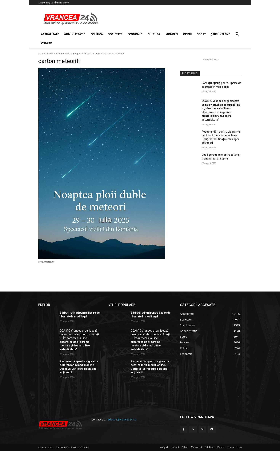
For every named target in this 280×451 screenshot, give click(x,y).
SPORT (201, 34)
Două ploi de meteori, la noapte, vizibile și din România (76, 53)
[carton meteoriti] (104, 163)
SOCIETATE (115, 34)
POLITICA (96, 34)
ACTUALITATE (50, 34)
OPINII (187, 34)
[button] (237, 34)
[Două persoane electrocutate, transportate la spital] (189, 159)
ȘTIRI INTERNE (220, 34)
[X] (202, 429)
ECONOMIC (135, 34)
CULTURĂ (154, 34)
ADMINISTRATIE (74, 34)
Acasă (41, 53)
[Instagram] (193, 429)
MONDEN (172, 34)
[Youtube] (212, 429)
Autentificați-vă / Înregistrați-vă (53, 2)
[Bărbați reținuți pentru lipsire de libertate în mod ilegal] (189, 87)
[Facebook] (183, 429)
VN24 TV (46, 43)
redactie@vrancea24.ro (121, 419)
